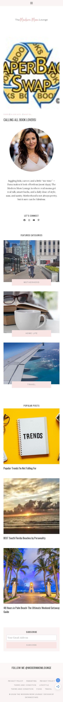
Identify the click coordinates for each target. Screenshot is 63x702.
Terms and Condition (25, 685)
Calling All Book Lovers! (20, 119)
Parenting (31, 681)
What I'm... (28, 114)
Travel (48, 689)
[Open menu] (31, 3)
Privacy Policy (15, 681)
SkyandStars (31, 697)
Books (6, 114)
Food (39, 689)
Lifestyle (44, 685)
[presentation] (31, 74)
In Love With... (16, 114)
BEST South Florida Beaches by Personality (24, 538)
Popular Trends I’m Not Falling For (20, 468)
